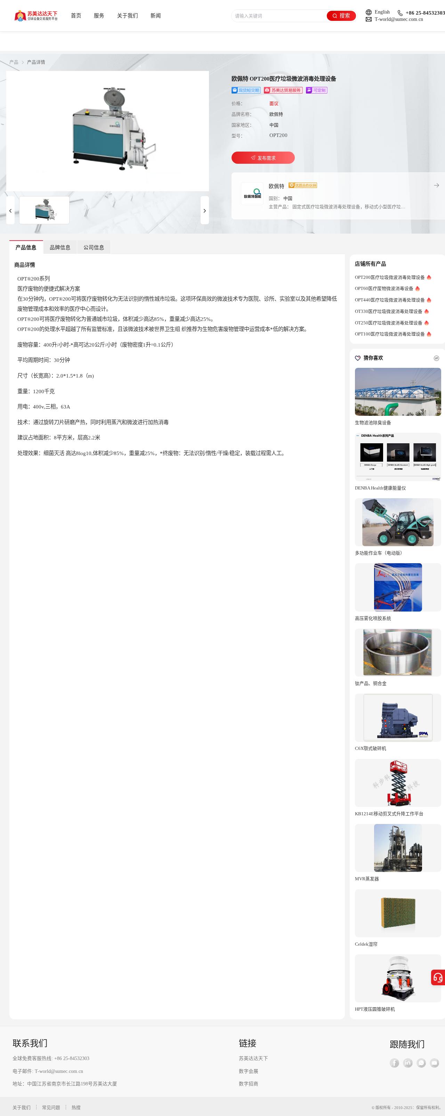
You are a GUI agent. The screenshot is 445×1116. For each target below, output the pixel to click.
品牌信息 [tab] (60, 247)
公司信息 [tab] (93, 247)
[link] (13, 62)
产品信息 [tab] (26, 247)
